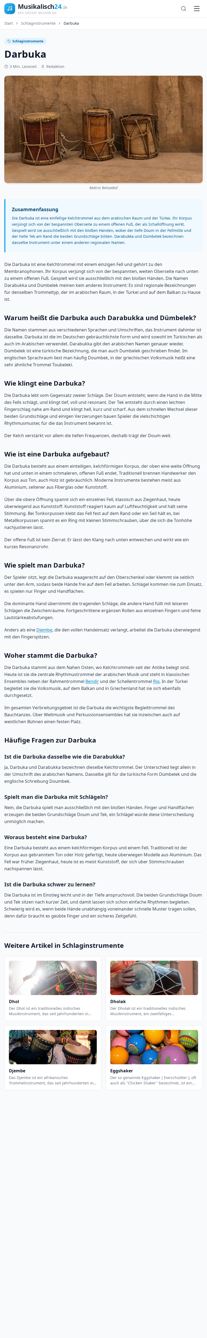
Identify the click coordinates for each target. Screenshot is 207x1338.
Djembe (44, 630)
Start (8, 23)
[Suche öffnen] (183, 8)
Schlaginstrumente (38, 23)
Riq (156, 681)
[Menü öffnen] (197, 8)
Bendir (92, 681)
